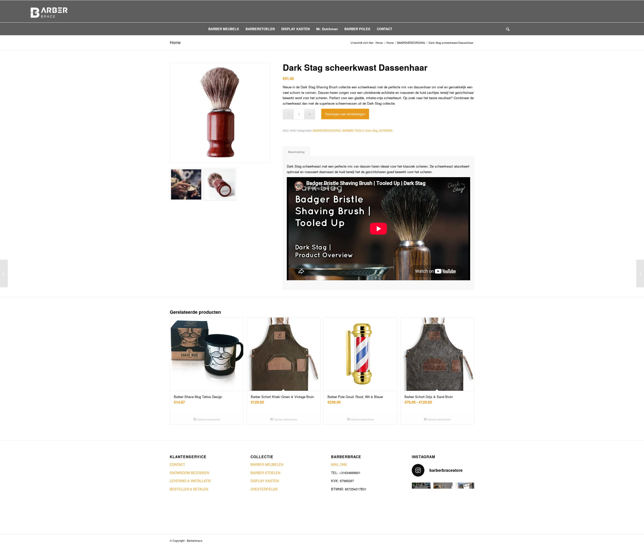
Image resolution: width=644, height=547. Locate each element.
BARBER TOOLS (353, 130)
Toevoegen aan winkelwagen (345, 114)
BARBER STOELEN (265, 472)
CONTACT (177, 464)
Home (175, 42)
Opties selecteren (208, 419)
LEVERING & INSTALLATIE (190, 480)
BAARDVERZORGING (327, 130)
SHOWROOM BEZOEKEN (189, 472)
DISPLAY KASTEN (265, 480)
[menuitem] (223, 29)
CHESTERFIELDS (264, 489)
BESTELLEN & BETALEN (189, 489)
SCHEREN (385, 130)
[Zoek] (506, 29)
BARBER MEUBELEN (267, 464)
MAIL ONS (339, 464)
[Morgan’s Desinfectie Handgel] (640, 273)
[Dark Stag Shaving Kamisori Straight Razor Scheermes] (4, 273)
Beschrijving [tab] (296, 152)
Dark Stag (371, 130)
